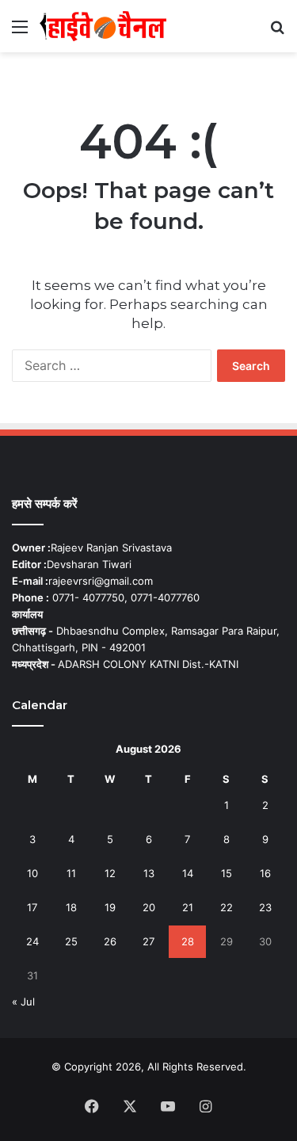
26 (110, 941)
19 (110, 907)
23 (265, 907)
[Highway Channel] (103, 26)
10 (32, 873)
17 (32, 907)
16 (265, 873)
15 (226, 873)
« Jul (23, 1001)
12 (110, 873)
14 (187, 873)
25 (71, 941)
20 (149, 907)
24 (32, 941)
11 (71, 873)
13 (148, 873)
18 (71, 907)
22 (226, 907)
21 (187, 907)
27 (148, 941)
